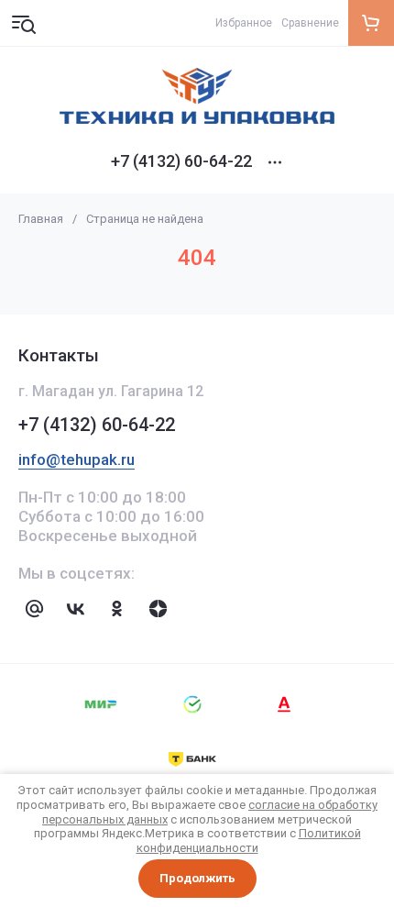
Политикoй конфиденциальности (249, 840)
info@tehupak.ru (76, 459)
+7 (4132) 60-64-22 (181, 161)
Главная (40, 219)
